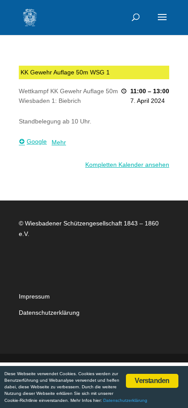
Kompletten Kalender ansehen (127, 164)
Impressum (34, 296)
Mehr (59, 142)
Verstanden (152, 380)
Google (37, 141)
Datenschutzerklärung (49, 312)
